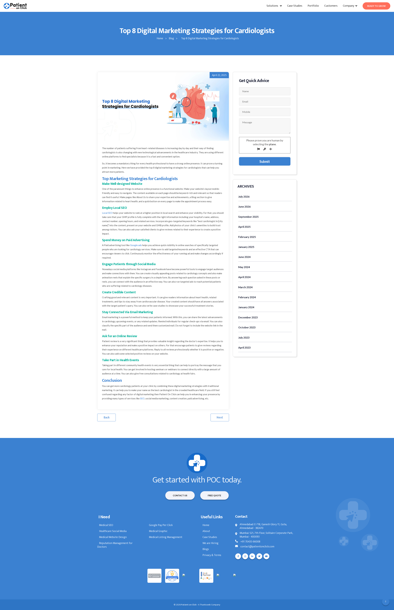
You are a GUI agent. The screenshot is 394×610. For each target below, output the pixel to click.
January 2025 (246, 247)
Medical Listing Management (165, 537)
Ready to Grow (376, 6)
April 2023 (244, 347)
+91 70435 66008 (250, 541)
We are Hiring (210, 543)
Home (206, 525)
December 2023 (248, 317)
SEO (142, 398)
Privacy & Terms (212, 555)
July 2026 (243, 196)
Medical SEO (106, 525)
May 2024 (244, 267)
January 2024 (246, 307)
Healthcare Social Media (113, 531)
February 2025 (247, 237)
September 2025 (248, 216)
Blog (172, 38)
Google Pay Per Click (161, 525)
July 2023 (243, 337)
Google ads (136, 245)
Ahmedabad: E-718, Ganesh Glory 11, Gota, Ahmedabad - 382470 (263, 526)
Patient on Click (189, 605)
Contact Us (180, 495)
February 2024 (247, 297)
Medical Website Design (113, 537)
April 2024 (244, 277)
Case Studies (294, 5)
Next (220, 417)
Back (107, 417)
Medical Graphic (158, 531)
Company (348, 5)
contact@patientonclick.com (257, 546)
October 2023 (246, 327)
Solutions (273, 5)
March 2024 (245, 287)
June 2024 (244, 257)
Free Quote (214, 495)
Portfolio (313, 5)
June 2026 (244, 206)
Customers (331, 5)
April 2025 (244, 226)
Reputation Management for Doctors (115, 545)
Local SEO (107, 212)
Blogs (206, 549)
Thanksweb (205, 605)
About (206, 531)
